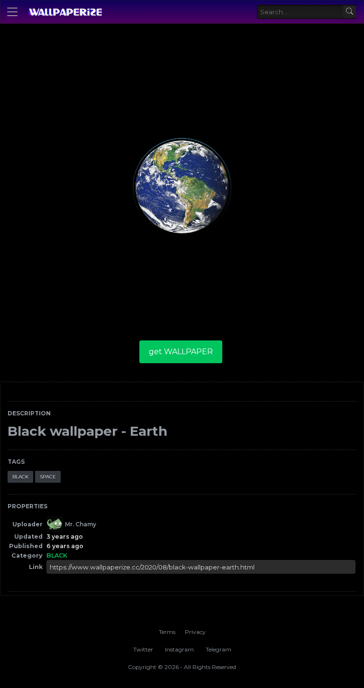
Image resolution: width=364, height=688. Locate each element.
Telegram (218, 649)
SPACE (48, 477)
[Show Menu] (12, 12)
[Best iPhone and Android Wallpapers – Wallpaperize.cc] (65, 12)
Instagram (179, 649)
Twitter (143, 649)
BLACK (20, 477)
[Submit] (349, 12)
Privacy (195, 631)
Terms (167, 631)
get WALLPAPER (181, 351)
